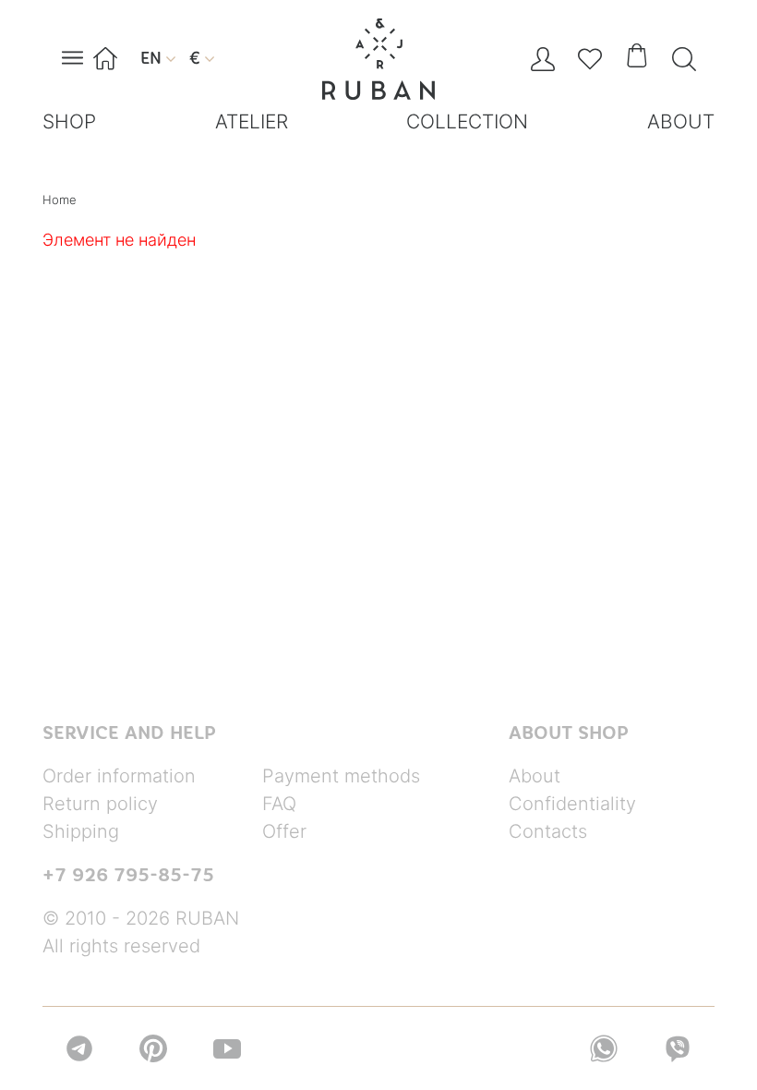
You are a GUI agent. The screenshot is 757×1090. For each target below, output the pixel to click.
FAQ (279, 804)
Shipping (80, 831)
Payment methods (341, 776)
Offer (284, 831)
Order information (119, 776)
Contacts (548, 831)
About (534, 776)
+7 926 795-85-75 (128, 875)
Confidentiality (572, 804)
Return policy (100, 804)
